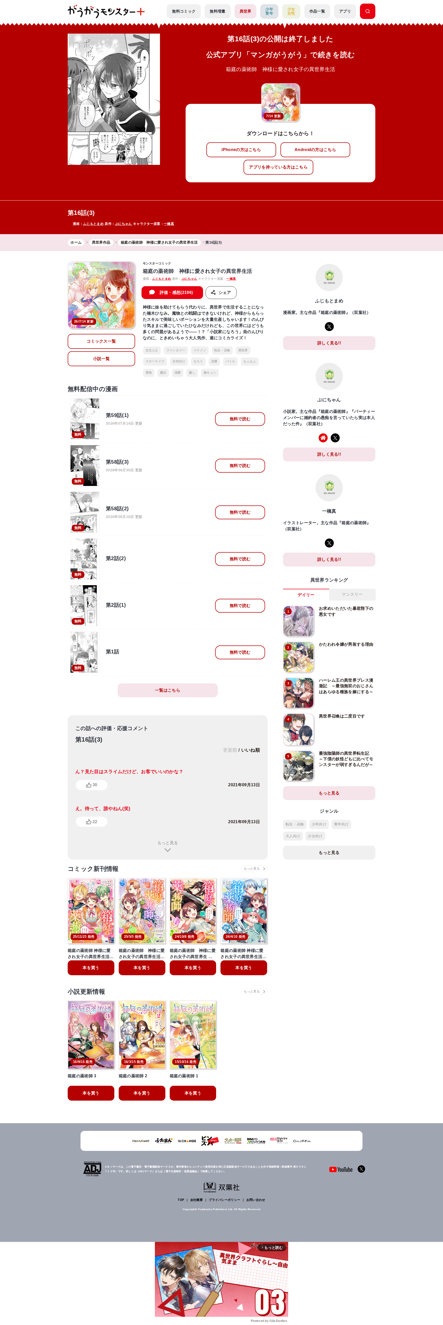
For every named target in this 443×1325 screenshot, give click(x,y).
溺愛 (178, 372)
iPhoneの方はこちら (241, 149)
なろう (198, 361)
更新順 (230, 750)
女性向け (179, 361)
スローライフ (155, 361)
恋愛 (214, 361)
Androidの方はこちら (315, 149)
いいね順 (250, 750)
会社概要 (196, 1200)
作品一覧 (317, 11)
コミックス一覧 (101, 341)
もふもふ (249, 361)
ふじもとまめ (93, 224)
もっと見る (167, 843)
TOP (181, 1200)
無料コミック (184, 11)
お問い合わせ (255, 1200)
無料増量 (217, 11)
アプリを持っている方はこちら (278, 167)
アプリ (345, 11)
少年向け (319, 824)
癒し (192, 372)
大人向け (293, 836)
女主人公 (152, 350)
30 (95, 785)
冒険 (149, 372)
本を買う (91, 967)
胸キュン (210, 372)
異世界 (245, 11)
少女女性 (291, 11)
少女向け (315, 836)
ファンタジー (175, 350)
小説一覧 (101, 358)
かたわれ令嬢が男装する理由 (346, 644)
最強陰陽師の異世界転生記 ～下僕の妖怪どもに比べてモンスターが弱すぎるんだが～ (346, 759)
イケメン (200, 350)
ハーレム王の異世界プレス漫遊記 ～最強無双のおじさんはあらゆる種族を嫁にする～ (346, 686)
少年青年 (269, 11)
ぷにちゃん (123, 224)
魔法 (163, 372)
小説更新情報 (86, 991)
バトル (230, 361)
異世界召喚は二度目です (342, 716)
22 (95, 822)
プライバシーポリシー (224, 1200)
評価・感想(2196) (176, 292)
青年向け (341, 824)
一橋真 (169, 224)
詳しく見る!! (329, 343)
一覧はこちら (167, 690)
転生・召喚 (222, 350)
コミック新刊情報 (93, 868)
